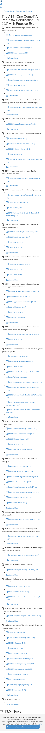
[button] (1, 2)
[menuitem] (1, 5)
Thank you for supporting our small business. (22, 727)
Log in (39, 724)
